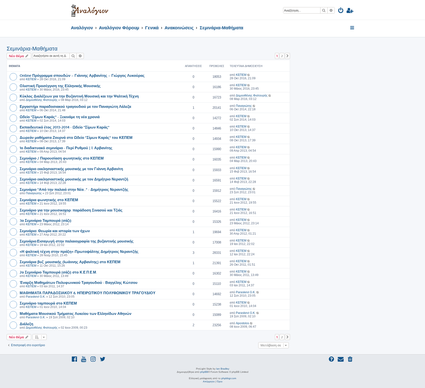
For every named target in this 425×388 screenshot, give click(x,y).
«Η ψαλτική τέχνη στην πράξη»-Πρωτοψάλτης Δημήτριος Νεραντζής (79, 251)
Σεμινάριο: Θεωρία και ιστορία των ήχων (55, 230)
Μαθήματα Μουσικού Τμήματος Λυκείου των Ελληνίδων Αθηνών (75, 313)
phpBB (204, 372)
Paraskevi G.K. (36, 296)
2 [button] (282, 56)
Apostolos (242, 323)
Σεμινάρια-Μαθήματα (32, 49)
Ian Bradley (222, 368)
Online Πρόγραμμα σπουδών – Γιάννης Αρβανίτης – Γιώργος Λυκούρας (82, 75)
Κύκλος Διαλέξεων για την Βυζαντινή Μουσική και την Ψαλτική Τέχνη (79, 96)
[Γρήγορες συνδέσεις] (352, 28)
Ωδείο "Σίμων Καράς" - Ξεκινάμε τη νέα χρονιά (60, 116)
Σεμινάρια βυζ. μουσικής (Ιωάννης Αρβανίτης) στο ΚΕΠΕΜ (70, 261)
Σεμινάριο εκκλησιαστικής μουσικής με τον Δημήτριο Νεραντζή (74, 179)
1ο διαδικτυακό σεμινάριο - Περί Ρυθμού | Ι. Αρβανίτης (66, 148)
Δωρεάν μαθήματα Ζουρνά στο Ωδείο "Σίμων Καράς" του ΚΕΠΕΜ (76, 137)
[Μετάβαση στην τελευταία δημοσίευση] (248, 75)
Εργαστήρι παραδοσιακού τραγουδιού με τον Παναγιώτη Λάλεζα (75, 106)
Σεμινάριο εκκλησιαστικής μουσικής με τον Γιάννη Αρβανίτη (71, 168)
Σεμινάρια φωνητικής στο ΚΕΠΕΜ (49, 199)
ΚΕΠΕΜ (31, 79)
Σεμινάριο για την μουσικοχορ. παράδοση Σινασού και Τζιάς (71, 210)
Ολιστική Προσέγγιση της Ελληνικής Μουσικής (60, 85)
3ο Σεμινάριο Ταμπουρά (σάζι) (45, 220)
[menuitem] (341, 11)
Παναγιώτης (244, 106)
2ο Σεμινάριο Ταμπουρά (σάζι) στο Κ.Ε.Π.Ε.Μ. (58, 272)
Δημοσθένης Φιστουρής (42, 100)
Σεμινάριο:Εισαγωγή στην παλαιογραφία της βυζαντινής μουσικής (77, 241)
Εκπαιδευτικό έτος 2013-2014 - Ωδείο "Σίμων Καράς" (64, 127)
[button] (287, 56)
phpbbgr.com (228, 378)
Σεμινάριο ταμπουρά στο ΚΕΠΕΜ (48, 303)
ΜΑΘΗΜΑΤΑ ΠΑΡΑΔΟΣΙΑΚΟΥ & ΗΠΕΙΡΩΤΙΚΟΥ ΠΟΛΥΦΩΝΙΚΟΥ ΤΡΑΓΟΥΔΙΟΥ (87, 293)
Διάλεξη (26, 324)
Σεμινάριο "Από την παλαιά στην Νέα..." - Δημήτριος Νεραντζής (74, 189)
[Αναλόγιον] (89, 9)
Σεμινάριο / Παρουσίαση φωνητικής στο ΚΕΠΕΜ (62, 158)
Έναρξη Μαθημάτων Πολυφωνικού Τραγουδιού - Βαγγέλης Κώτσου (78, 282)
